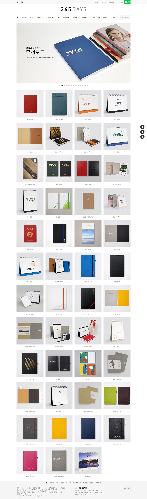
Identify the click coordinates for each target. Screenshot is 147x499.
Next (129, 53)
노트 (58, 17)
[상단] (142, 137)
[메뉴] (142, 127)
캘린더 (32, 17)
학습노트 (76, 17)
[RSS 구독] (22, 2)
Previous (18, 53)
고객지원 (112, 17)
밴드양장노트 (50, 17)
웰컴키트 (24, 17)
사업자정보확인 (20, 492)
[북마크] (18, 2)
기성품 (93, 17)
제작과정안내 (77, 483)
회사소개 (68, 483)
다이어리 (40, 17)
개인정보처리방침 (88, 483)
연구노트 (84, 17)
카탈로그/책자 (102, 17)
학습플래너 (66, 17)
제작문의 (98, 483)
